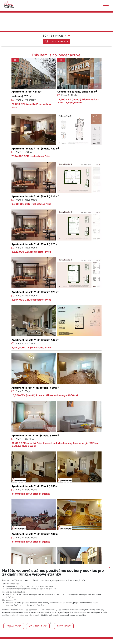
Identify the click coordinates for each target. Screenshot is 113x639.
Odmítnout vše (37, 626)
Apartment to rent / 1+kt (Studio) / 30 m (35, 387)
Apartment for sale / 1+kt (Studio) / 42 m (35, 339)
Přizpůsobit (63, 626)
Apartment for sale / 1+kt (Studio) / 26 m (35, 196)
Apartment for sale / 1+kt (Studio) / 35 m (35, 486)
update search (59, 41)
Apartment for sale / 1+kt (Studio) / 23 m (35, 244)
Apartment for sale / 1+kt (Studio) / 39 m (35, 533)
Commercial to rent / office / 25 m (77, 91)
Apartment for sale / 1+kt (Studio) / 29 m (35, 148)
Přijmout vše (13, 626)
